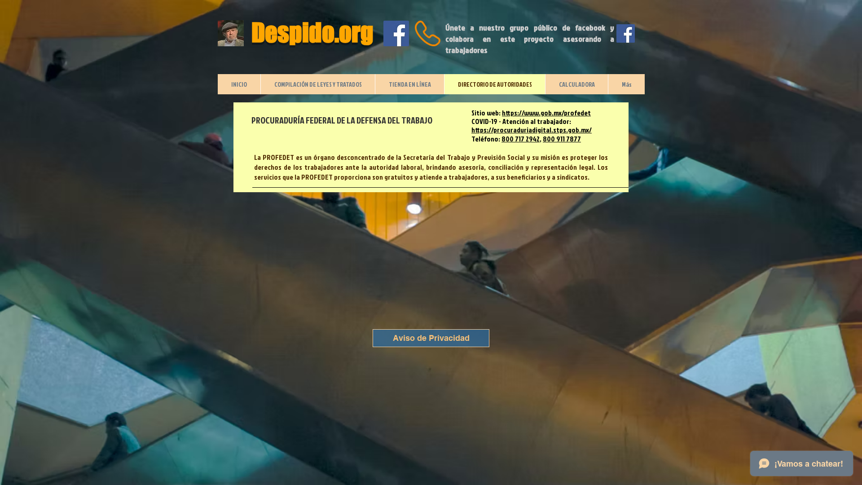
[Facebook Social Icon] (396, 33)
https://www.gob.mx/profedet (546, 113)
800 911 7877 (562, 139)
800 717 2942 (520, 139)
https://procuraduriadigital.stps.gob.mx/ (531, 130)
